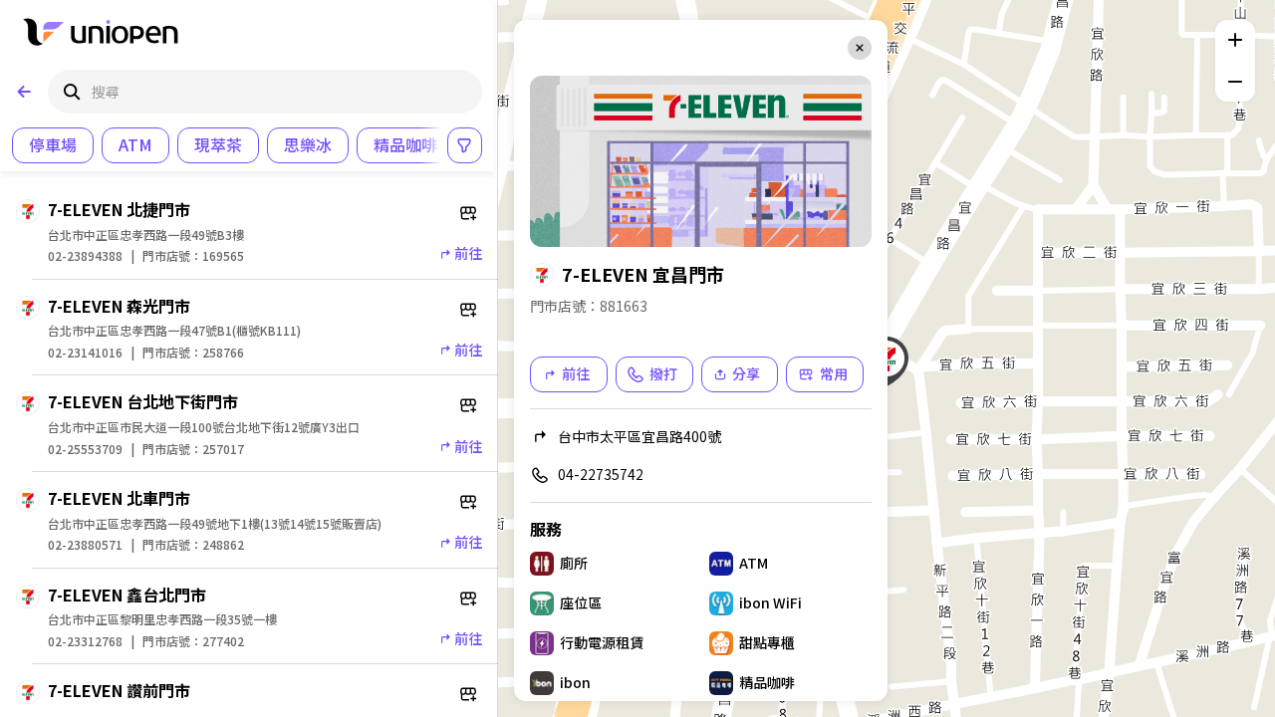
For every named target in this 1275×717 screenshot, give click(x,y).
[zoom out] (1235, 82)
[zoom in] (1235, 40)
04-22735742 (600, 474)
